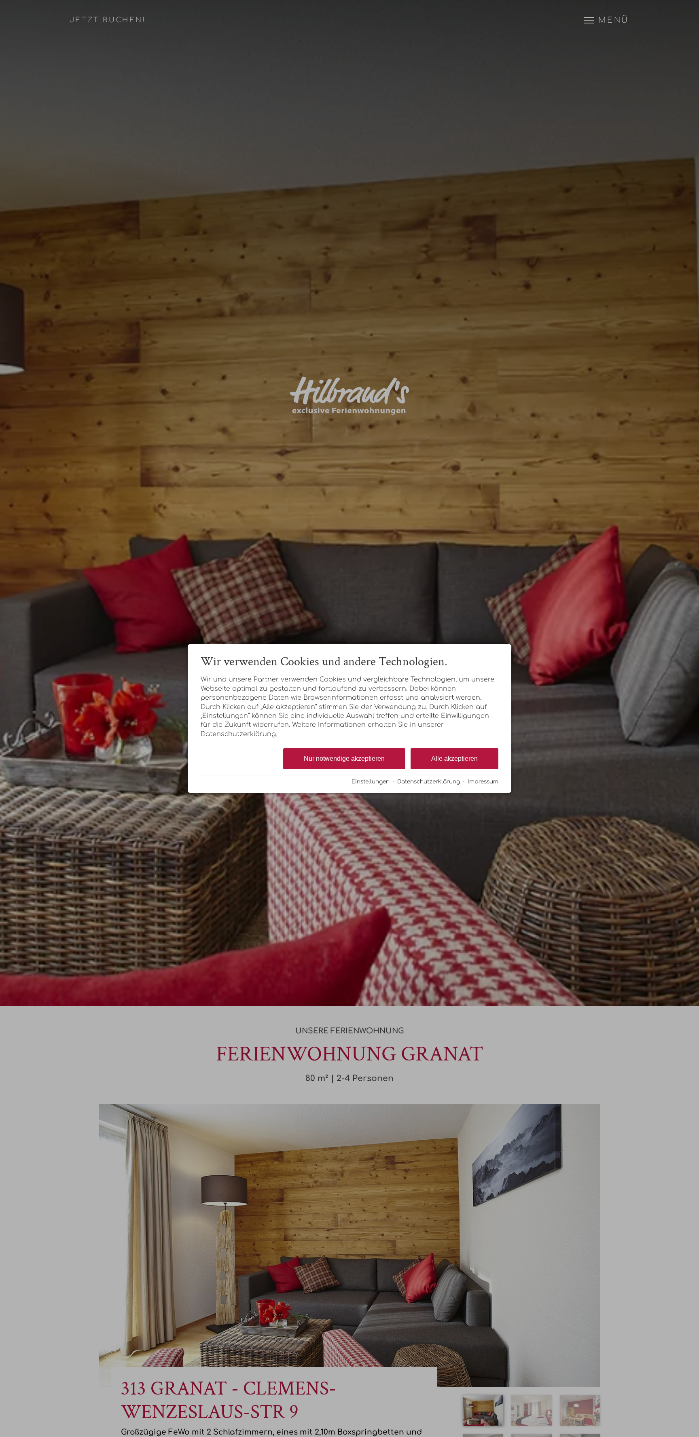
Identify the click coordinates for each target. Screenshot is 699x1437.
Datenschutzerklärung (428, 782)
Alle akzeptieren (454, 758)
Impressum (483, 782)
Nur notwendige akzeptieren (344, 758)
